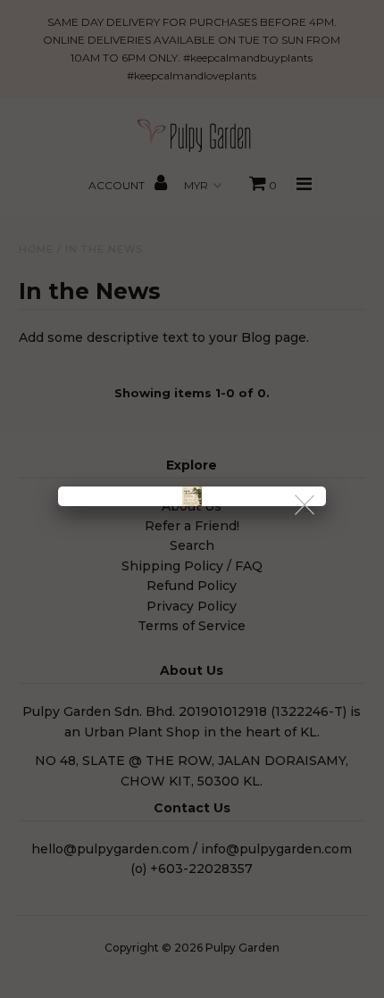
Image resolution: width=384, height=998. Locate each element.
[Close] (306, 506)
